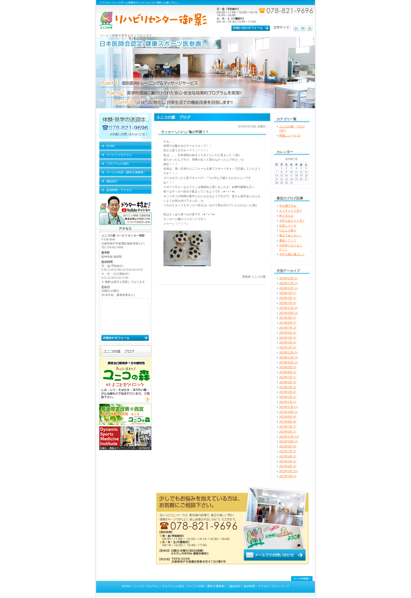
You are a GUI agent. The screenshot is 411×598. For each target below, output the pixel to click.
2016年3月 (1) (287, 298)
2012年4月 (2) (287, 466)
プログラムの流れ (173, 586)
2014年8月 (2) (287, 372)
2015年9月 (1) (287, 317)
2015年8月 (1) (287, 322)
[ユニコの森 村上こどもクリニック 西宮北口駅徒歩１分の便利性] (125, 401)
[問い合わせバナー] (232, 563)
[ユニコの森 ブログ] (125, 356)
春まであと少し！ (290, 235)
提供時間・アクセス (256, 586)
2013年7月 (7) (287, 426)
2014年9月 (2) (287, 367)
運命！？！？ (287, 240)
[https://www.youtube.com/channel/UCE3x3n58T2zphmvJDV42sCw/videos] (125, 223)
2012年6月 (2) (287, 456)
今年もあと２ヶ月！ (292, 220)
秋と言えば (286, 215)
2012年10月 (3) (288, 441)
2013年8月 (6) (287, 421)
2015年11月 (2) (288, 308)
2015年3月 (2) (287, 342)
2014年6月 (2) (287, 382)
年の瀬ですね (287, 205)
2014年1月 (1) (287, 402)
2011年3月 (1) (287, 476)
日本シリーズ (287, 225)
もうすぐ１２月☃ (290, 210)
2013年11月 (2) (288, 407)
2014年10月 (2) (288, 362)
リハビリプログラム (146, 586)
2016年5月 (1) (287, 293)
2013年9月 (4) (287, 416)
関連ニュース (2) (289, 135)
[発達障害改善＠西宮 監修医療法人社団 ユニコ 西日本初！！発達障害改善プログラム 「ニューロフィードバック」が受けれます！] (125, 424)
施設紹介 (235, 586)
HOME (126, 586)
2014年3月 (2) (287, 392)
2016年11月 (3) (288, 283)
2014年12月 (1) (288, 352)
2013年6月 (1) (287, 431)
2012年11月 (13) (289, 436)
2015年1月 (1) (287, 347)
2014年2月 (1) (287, 397)
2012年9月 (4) (287, 446)
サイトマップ (280, 586)
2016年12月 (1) (288, 278)
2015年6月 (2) (287, 332)
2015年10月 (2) (288, 313)
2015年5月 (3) (287, 337)
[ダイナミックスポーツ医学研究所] (125, 449)
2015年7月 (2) (287, 327)
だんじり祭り (287, 230)
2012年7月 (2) (287, 451)
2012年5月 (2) (287, 461)
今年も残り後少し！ (292, 254)
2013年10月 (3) (288, 412)
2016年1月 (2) (287, 303)
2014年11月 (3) (288, 357)
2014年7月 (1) (287, 377)
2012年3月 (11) (288, 471)
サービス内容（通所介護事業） (207, 586)
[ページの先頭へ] (302, 578)
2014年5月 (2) (287, 387)
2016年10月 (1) (288, 288)
